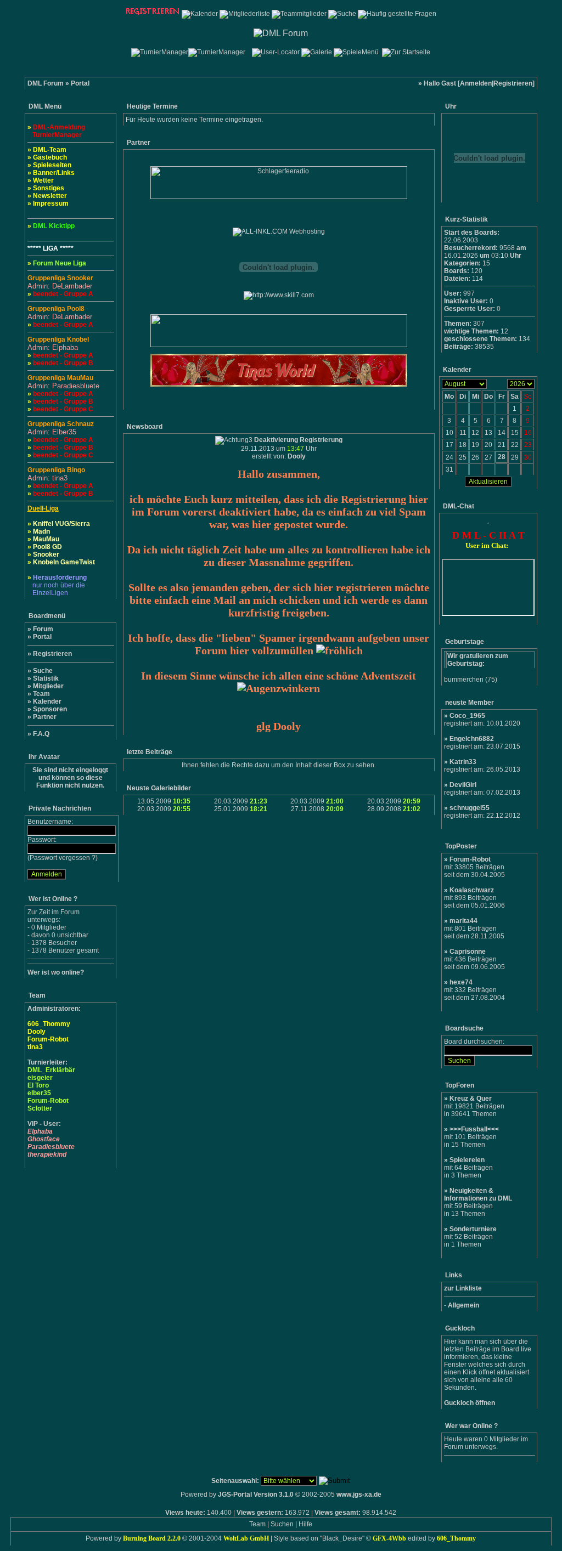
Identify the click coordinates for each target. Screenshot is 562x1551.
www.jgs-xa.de (358, 1494)
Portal (42, 637)
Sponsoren (50, 709)
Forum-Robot (470, 859)
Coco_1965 (467, 716)
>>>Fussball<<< (474, 1129)
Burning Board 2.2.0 (152, 1538)
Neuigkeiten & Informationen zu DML (478, 1194)
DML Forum (45, 83)
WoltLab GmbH (246, 1538)
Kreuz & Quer (470, 1098)
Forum (43, 629)
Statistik (46, 678)
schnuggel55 (469, 808)
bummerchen (464, 679)
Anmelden (476, 83)
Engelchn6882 (471, 739)
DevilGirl (462, 785)
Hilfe (305, 1524)
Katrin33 (462, 762)
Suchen (282, 1524)
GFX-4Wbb (389, 1538)
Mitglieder (48, 686)
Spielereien (467, 1160)
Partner (45, 717)
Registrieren (512, 83)
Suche (43, 671)
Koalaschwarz (471, 890)
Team (41, 694)
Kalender (47, 701)
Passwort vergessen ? (62, 858)
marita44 (463, 921)
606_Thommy (456, 1538)
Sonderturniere (473, 1229)
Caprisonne (467, 951)
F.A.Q (41, 734)
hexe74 (461, 982)
